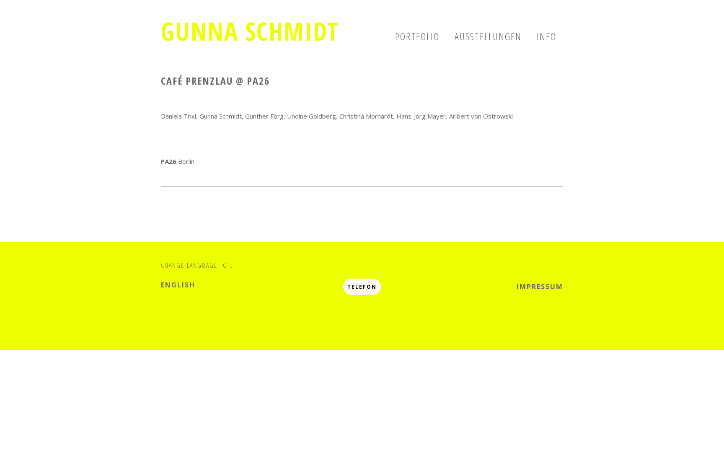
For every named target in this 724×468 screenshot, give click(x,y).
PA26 (169, 161)
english (178, 285)
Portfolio (417, 36)
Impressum (540, 286)
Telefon (362, 286)
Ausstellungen (488, 36)
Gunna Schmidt (250, 31)
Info (546, 36)
